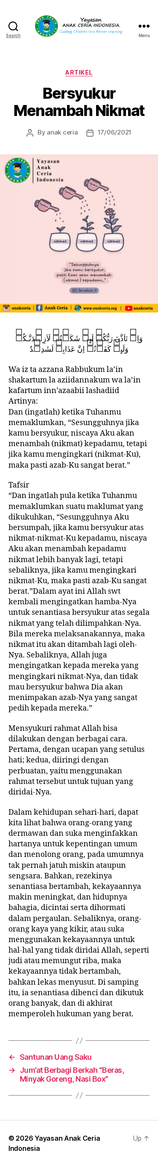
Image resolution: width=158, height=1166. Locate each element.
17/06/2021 (114, 132)
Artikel (79, 72)
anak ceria (62, 132)
